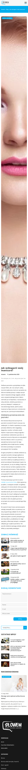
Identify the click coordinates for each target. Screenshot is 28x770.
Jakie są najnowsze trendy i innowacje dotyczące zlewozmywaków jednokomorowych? (18, 648)
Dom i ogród (4, 765)
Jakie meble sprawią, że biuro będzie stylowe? (17, 541)
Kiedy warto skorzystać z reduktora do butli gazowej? (18, 656)
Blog (2, 742)
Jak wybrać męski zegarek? (18, 556)
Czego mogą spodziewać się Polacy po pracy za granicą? (18, 549)
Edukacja (3, 768)
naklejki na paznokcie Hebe (9, 482)
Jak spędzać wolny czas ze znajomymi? (18, 564)
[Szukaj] (25, 627)
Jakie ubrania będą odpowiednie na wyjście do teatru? (17, 664)
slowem (3, 374)
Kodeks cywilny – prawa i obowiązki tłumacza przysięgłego (17, 581)
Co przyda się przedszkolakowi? (15, 572)
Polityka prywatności (7, 745)
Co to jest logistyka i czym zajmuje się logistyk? (17, 640)
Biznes (3, 758)
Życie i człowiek (7, 18)
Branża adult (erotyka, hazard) (10, 761)
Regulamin (4, 748)
